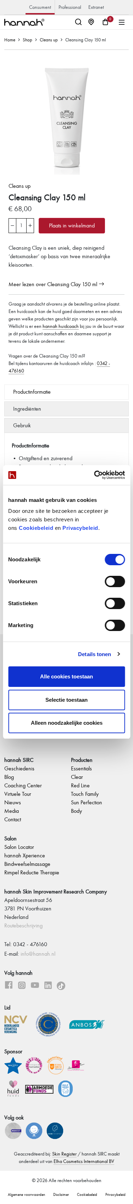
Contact (12, 819)
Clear (77, 777)
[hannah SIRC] (24, 22)
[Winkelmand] (105, 22)
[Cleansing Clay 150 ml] (66, 116)
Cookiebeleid (36, 528)
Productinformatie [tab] (32, 391)
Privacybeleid (80, 528)
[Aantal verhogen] (30, 222)
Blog (9, 777)
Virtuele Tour (17, 794)
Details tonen (94, 654)
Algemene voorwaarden (26, 1194)
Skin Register (64, 1154)
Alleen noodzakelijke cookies (66, 723)
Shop (27, 40)
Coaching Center (23, 785)
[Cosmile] (35, 1130)
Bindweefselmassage (27, 864)
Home (9, 40)
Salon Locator (19, 847)
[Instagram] (21, 986)
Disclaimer (61, 1194)
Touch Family (85, 794)
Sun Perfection (86, 802)
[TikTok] (61, 986)
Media (11, 811)
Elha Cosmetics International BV (84, 1161)
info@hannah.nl (38, 953)
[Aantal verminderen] (12, 222)
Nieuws (12, 802)
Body (76, 811)
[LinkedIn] (48, 986)
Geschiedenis (19, 768)
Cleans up (49, 40)
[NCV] (19, 1023)
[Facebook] (8, 986)
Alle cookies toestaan (66, 676)
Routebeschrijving (23, 925)
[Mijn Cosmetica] (56, 1130)
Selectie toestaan (66, 700)
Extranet (96, 7)
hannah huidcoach (61, 326)
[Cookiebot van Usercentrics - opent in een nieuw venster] (95, 475)
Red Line (80, 785)
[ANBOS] (87, 1023)
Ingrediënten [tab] (27, 408)
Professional (70, 7)
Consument (40, 7)
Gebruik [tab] (22, 425)
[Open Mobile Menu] (121, 22)
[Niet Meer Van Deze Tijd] (14, 1130)
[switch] (115, 581)
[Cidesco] (52, 1023)
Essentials (81, 768)
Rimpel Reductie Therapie (31, 872)
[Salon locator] (92, 22)
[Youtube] (35, 986)
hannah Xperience (24, 855)
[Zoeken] (79, 22)
